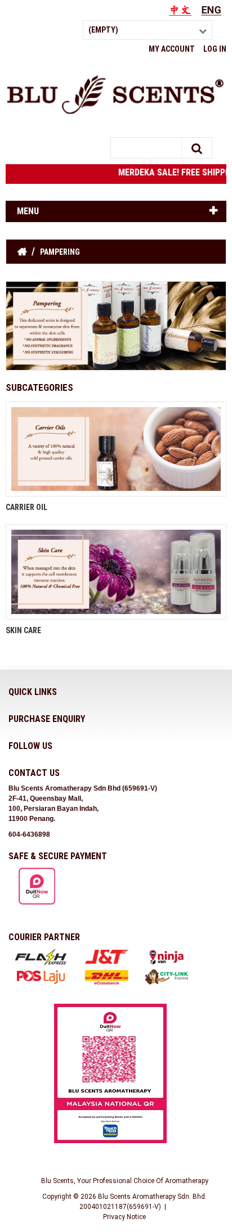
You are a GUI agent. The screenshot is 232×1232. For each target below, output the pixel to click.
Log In (214, 48)
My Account (172, 48)
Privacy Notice (124, 1217)
